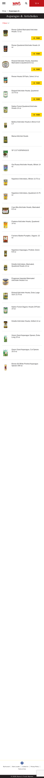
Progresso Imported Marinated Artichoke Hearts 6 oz (23, 279)
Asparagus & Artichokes (19, 11)
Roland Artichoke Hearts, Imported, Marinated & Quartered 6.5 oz (25, 62)
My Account (6, 766)
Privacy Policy (35, 766)
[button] (36, 38)
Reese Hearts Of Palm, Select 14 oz (25, 76)
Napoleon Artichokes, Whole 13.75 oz (26, 179)
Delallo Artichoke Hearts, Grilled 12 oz (26, 321)
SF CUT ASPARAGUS (20, 150)
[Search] (26, 2)
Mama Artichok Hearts (20, 136)
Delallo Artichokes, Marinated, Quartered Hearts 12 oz (23, 265)
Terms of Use (22, 769)
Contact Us (25, 766)
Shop (4, 11)
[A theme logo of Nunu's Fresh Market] (16, 3)
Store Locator (16, 766)
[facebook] (22, 763)
